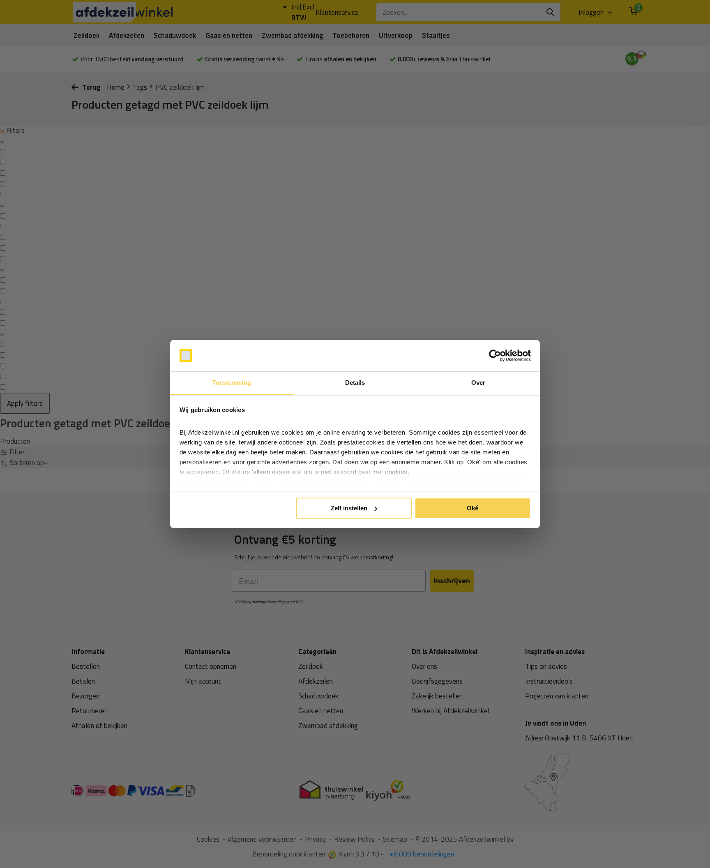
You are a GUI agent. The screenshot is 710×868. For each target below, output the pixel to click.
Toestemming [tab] (231, 382)
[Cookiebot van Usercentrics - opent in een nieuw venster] (495, 355)
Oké (472, 508)
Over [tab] (478, 382)
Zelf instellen (349, 508)
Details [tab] (355, 382)
